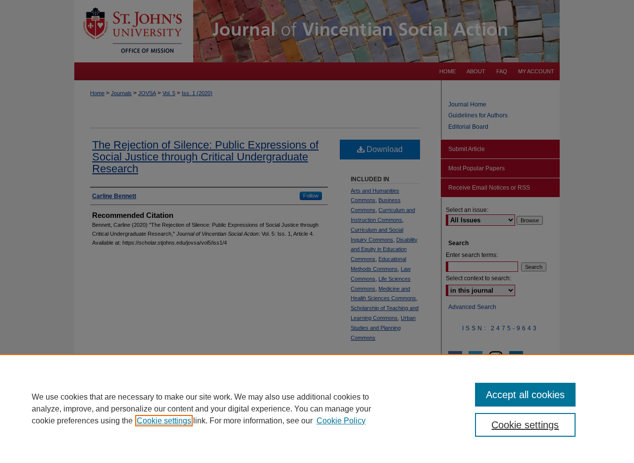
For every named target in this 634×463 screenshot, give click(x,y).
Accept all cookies (525, 394)
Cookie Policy (341, 420)
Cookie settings (164, 420)
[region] (317, 408)
